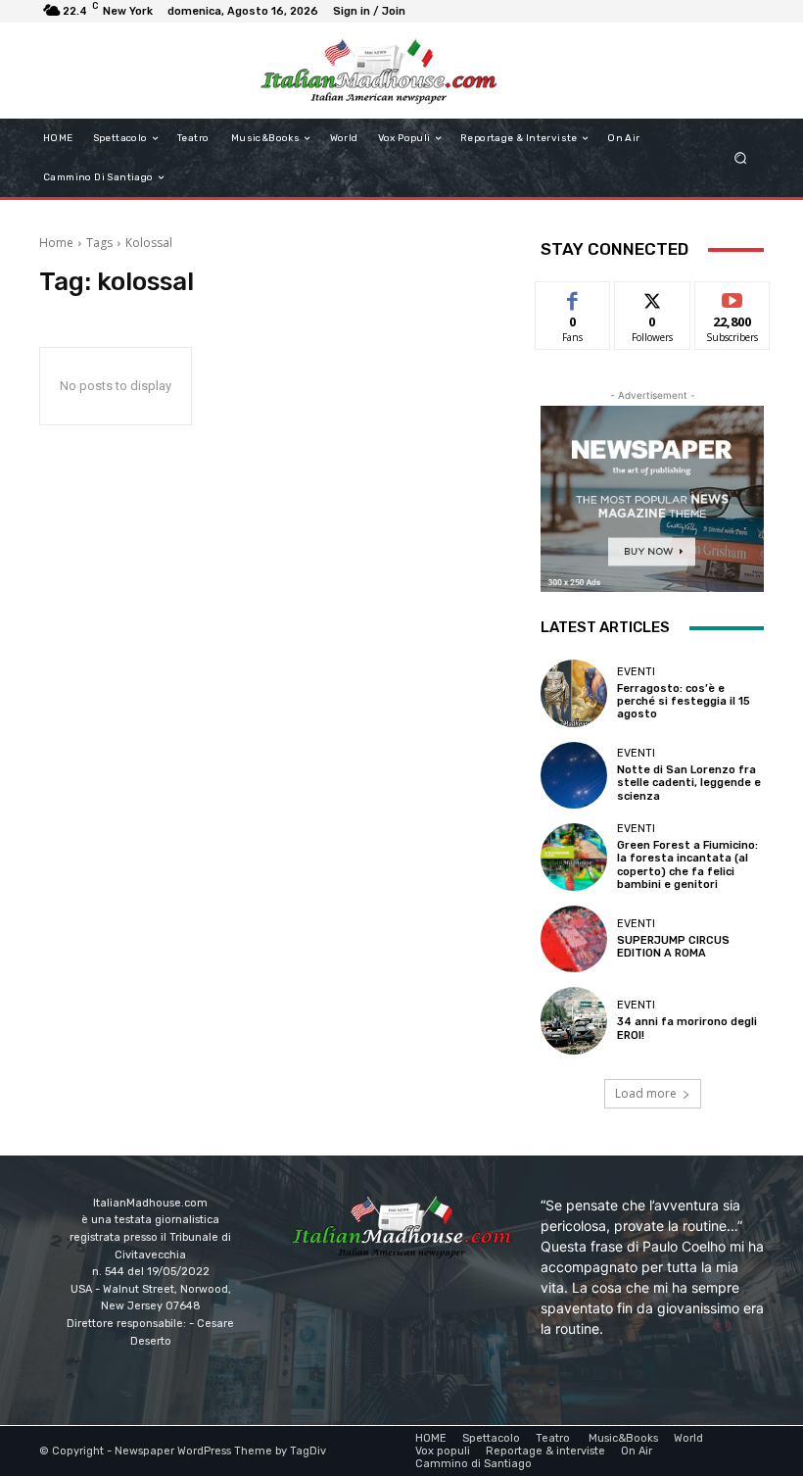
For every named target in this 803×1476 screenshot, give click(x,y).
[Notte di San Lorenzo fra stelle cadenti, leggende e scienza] (574, 775)
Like (573, 296)
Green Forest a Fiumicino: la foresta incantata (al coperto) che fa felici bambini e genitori (687, 865)
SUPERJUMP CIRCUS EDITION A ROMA (673, 946)
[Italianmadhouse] (378, 70)
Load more (646, 1093)
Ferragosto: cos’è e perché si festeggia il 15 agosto (683, 701)
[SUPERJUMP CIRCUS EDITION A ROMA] (574, 939)
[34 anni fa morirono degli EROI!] (574, 1020)
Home (56, 242)
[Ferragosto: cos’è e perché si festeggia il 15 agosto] (574, 693)
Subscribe (732, 296)
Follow (653, 296)
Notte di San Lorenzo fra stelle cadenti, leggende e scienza (689, 782)
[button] (741, 158)
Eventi (636, 671)
